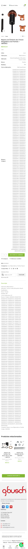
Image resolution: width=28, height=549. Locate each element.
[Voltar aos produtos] (23, 36)
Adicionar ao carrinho (16, 254)
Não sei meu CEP (4, 277)
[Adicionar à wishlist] (11, 441)
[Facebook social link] (9, 2)
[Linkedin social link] (15, 2)
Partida (19, 265)
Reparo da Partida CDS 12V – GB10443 (20, 454)
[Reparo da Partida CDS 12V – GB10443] (20, 445)
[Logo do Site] (13, 5)
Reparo (23, 265)
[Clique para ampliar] (4, 31)
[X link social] (11, 2)
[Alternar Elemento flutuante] (21, 545)
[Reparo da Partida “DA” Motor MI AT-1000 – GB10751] (7, 445)
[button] (11, 444)
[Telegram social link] (17, 2)
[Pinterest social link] (13, 2)
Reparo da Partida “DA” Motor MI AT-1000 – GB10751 (7, 455)
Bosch (3, 459)
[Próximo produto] (25, 36)
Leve (6, 36)
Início (2, 36)
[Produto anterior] (21, 36)
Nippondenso (13, 265)
